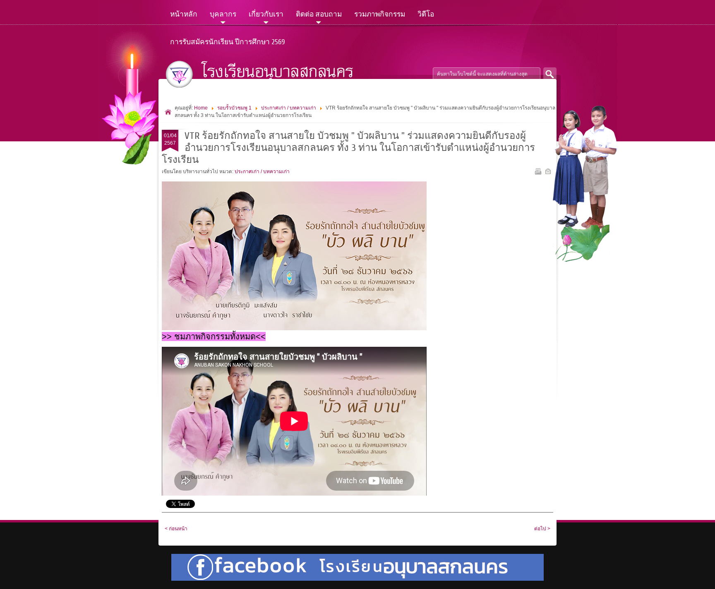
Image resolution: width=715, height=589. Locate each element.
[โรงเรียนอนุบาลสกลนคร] (266, 74)
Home (201, 108)
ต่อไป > (542, 529)
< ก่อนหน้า (176, 529)
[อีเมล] (549, 173)
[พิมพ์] (539, 173)
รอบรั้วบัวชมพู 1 (234, 108)
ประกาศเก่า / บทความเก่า (288, 108)
